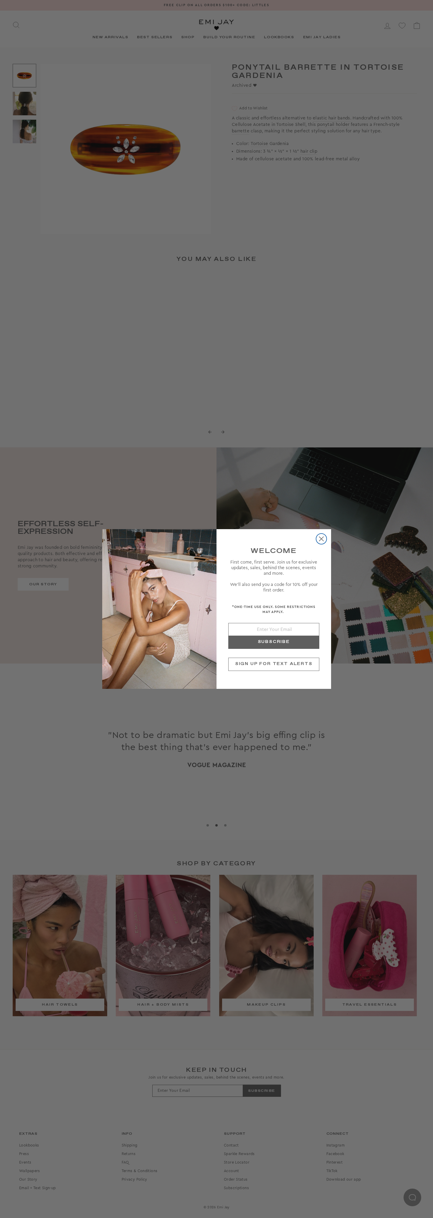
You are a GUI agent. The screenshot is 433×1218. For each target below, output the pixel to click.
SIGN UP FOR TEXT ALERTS (274, 664)
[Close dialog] (321, 539)
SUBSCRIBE (274, 641)
